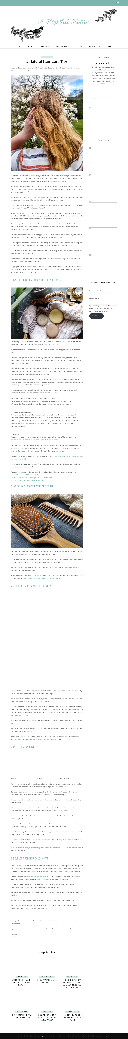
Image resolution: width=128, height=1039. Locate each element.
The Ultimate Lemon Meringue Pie (47, 981)
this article (18, 739)
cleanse (33, 876)
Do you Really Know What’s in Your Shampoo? (28, 480)
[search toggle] (113, 2)
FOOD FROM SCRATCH (62, 46)
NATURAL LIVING (44, 46)
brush (45, 876)
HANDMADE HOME (95, 46)
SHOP (109, 46)
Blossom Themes (72, 1036)
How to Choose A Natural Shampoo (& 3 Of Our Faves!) (32, 478)
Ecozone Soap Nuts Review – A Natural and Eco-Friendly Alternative (72, 984)
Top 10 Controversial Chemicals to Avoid (26, 475)
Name (95, 291)
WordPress (88, 1036)
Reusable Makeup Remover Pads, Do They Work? (47, 1017)
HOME (19, 46)
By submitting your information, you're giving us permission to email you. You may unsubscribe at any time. (102, 308)
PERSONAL (79, 46)
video (60, 824)
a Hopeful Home (33, 1036)
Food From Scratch (47, 976)
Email (95, 298)
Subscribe (96, 316)
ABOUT (29, 46)
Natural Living (47, 57)
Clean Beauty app (17, 448)
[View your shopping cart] (116, 2)
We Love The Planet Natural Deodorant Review (22, 982)
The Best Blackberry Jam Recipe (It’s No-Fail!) (72, 1017)
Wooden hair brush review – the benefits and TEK (44, 578)
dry (38, 876)
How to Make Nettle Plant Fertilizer (21, 1016)
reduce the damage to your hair (35, 800)
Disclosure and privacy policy (101, 1036)
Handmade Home (21, 1011)
